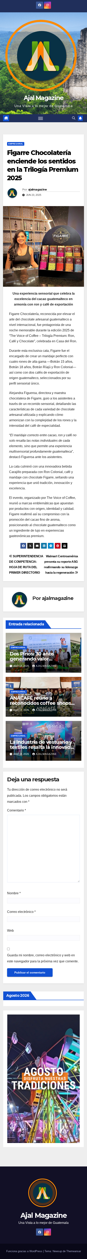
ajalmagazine (37, 189)
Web (10, 930)
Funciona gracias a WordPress (24, 1251)
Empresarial (15, 144)
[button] (73, 118)
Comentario (16, 810)
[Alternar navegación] (40, 118)
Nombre (14, 893)
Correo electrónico (21, 911)
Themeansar (73, 1251)
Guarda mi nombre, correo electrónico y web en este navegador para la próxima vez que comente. (43, 958)
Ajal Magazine (44, 98)
